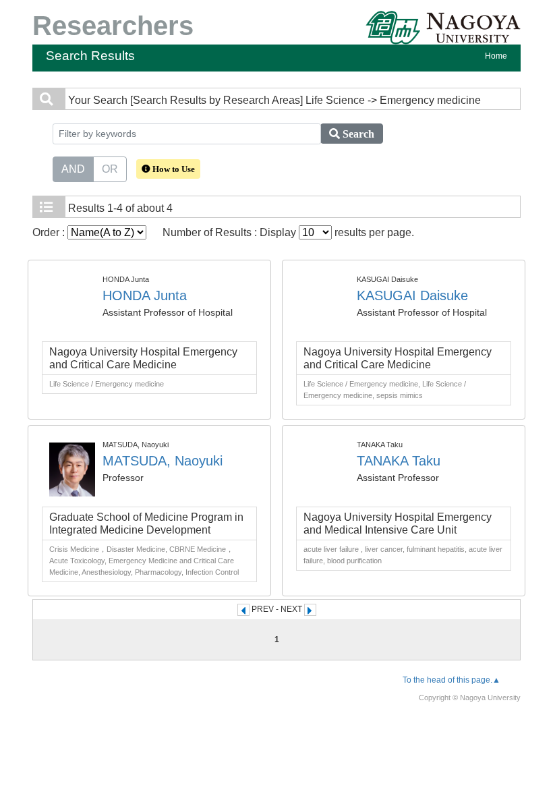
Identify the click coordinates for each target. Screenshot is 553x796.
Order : (49, 232)
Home (496, 56)
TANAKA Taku (398, 460)
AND (73, 169)
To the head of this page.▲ (451, 680)
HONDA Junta (145, 295)
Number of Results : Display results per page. (288, 232)
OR (110, 169)
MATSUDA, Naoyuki (163, 460)
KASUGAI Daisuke (412, 295)
